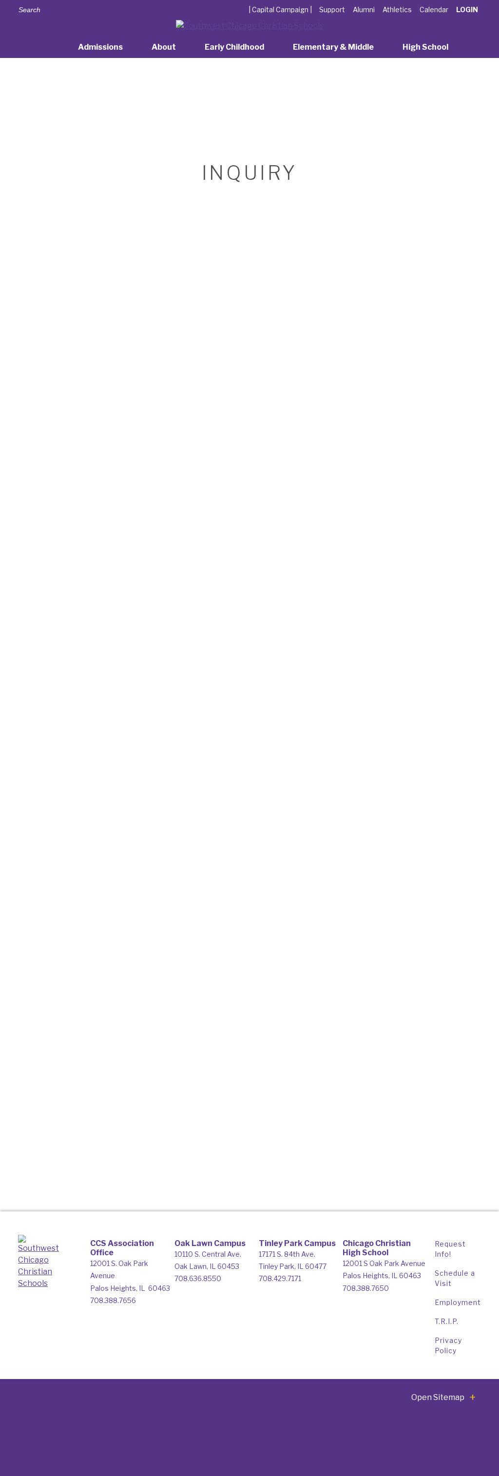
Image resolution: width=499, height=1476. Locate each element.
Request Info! (450, 1249)
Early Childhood (234, 47)
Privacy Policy (448, 1345)
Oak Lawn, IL (195, 1266)
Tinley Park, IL (292, 1266)
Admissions (100, 47)
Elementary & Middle (333, 47)
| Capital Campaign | (280, 9)
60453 (228, 1266)
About (164, 47)
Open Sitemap (437, 1397)
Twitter (116, 9)
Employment (458, 1302)
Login (467, 9)
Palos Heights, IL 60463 (382, 1275)
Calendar (434, 9)
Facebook (102, 9)
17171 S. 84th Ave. (287, 1254)
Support (332, 9)
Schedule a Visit (455, 1278)
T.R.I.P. (447, 1321)
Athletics (397, 9)
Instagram (130, 9)
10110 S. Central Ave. (207, 1254)
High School (425, 47)
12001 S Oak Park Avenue (384, 1263)
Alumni (364, 9)
